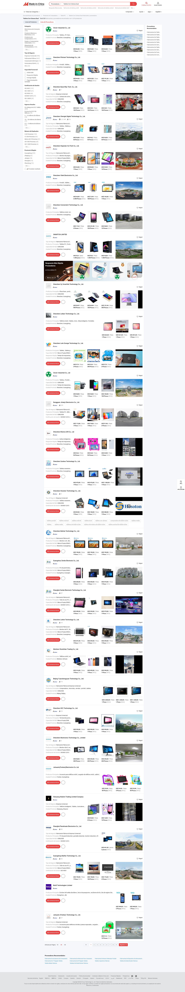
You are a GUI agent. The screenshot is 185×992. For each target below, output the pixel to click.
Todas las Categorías (32, 12)
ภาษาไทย (130, 978)
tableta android (76, 521)
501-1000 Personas (31, 144)
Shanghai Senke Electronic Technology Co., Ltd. (69, 590)
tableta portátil (51, 521)
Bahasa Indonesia (152, 978)
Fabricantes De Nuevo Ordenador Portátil (105, 958)
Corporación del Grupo (33, 61)
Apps (149, 12)
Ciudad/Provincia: (51, 37)
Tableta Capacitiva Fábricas (102, 961)
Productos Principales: (52, 35)
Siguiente (122, 944)
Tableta (49, 524)
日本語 (60, 978)
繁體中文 (54, 978)
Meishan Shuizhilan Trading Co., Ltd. (65, 649)
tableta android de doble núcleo (117, 524)
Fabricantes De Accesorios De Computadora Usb (56, 958)
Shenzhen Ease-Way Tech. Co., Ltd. (65, 87)
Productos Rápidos (116, 976)
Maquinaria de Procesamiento (31, 46)
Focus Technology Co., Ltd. (89, 982)
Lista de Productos (31, 22)
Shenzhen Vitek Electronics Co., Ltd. (65, 175)
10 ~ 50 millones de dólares (33, 120)
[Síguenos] (132, 976)
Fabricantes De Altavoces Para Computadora (81, 958)
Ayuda (141, 12)
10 (57, 945)
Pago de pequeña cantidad (31, 81)
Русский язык (99, 978)
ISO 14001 (29, 91)
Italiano (92, 978)
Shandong (29, 163)
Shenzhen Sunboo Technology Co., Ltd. (66, 461)
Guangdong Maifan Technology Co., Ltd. (67, 856)
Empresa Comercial (32, 56)
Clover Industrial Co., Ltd (61, 28)
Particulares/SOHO (32, 63)
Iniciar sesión (158, 5)
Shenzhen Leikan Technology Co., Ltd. (66, 314)
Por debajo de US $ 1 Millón (33, 108)
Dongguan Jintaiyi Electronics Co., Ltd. (66, 402)
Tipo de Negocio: (51, 94)
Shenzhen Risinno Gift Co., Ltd (63, 432)
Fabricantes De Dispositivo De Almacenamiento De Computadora (131, 958)
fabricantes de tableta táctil (122, 8)
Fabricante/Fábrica (32, 58)
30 (61, 945)
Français (66, 978)
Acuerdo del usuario (71, 976)
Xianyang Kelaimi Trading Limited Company (68, 797)
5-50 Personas (31, 134)
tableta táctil (88, 521)
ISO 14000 (29, 98)
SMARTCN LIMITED (60, 234)
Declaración (61, 976)
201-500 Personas (31, 141)
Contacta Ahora (54, 43)
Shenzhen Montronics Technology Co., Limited (69, 738)
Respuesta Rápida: (51, 355)
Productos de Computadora (31, 38)
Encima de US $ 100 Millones (30, 112)
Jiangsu (28, 158)
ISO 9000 (29, 93)
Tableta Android (64, 521)
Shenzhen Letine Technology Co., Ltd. (66, 620)
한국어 (107, 978)
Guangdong (30, 153)
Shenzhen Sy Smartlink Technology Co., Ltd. (68, 284)
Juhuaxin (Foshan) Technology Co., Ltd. (67, 915)
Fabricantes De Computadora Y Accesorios (159, 55)
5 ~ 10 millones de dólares (32, 116)
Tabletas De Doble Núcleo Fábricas (79, 963)
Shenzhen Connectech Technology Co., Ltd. (68, 205)
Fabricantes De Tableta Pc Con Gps (157, 47)
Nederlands (119, 978)
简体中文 (47, 978)
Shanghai (29, 160)
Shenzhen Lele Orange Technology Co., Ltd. (68, 343)
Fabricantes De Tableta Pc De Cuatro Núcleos (160, 42)
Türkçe (137, 978)
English (41, 978)
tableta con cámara (101, 521)
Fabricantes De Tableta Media (156, 32)
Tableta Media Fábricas (51, 963)
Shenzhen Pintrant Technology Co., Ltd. (66, 57)
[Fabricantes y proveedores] (33, 4)
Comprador (129, 12)
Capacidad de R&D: (51, 99)
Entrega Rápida (31, 78)
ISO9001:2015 (30, 96)
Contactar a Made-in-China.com (100, 976)
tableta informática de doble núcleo (94, 524)
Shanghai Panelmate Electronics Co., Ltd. (67, 826)
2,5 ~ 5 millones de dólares (32, 124)
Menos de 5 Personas (32, 139)
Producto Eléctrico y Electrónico (31, 34)
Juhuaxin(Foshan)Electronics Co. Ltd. (66, 767)
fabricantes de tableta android (88, 8)
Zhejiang (28, 155)
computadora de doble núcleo (119, 521)
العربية (112, 978)
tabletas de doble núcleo (73, 524)
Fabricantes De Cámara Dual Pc (156, 45)
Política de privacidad (84, 976)
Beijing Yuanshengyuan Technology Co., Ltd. (68, 679)
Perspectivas (126, 976)
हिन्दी (125, 978)
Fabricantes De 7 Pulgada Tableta (53, 961)
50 (65, 945)
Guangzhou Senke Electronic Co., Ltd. (66, 561)
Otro (27, 66)
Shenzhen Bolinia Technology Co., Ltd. (66, 531)
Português (85, 978)
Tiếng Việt (143, 978)
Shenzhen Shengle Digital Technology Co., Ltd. (69, 116)
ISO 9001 (29, 88)
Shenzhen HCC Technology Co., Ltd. (65, 708)
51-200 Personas (31, 136)
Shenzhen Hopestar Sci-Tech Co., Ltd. (66, 146)
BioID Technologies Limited (62, 885)
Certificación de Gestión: (53, 417)
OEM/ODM (30, 72)
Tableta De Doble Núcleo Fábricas (128, 961)
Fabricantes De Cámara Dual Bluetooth (158, 50)
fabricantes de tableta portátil (71, 8)
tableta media (136, 521)
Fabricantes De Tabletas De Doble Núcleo (159, 35)
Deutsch (79, 978)
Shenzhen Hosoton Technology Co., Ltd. (67, 491)
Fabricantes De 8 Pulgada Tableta (78, 961)
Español (72, 978)
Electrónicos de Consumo (32, 30)
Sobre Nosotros (52, 976)
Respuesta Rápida (32, 75)
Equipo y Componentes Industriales (31, 42)
